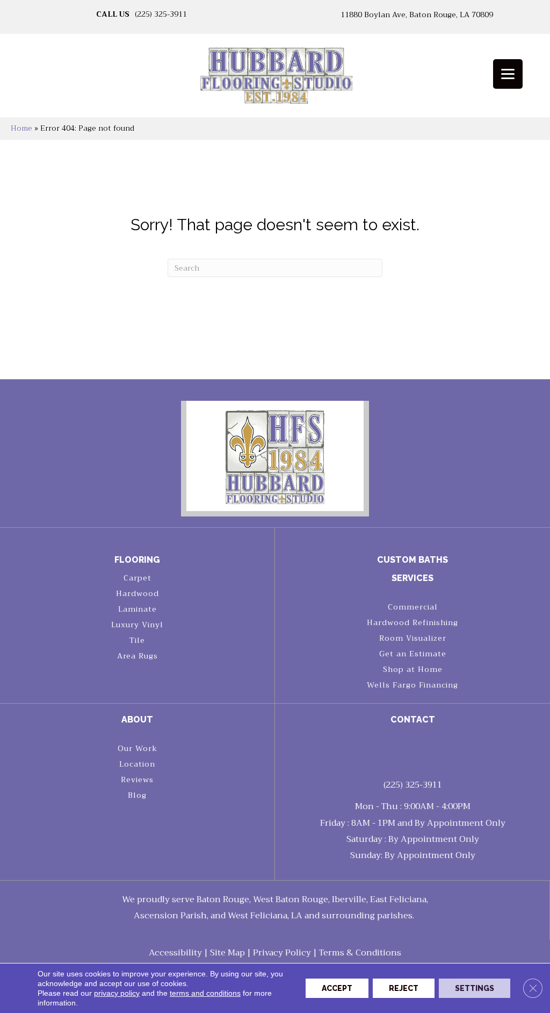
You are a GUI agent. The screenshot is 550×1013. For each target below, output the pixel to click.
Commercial (413, 606)
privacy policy (117, 993)
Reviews (137, 779)
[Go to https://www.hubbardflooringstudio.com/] (275, 456)
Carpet (137, 577)
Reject (403, 988)
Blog (137, 795)
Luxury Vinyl (137, 624)
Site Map (227, 952)
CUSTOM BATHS (412, 560)
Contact (412, 719)
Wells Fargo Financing (412, 684)
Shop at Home (413, 669)
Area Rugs (137, 655)
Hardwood (137, 593)
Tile (137, 640)
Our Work (137, 748)
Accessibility (175, 952)
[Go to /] (275, 79)
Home (21, 128)
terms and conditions (205, 993)
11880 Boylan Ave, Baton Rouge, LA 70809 (417, 14)
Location (137, 763)
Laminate (137, 609)
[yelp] (422, 750)
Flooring (137, 560)
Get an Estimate (412, 653)
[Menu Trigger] (508, 74)
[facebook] (404, 750)
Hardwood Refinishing (412, 622)
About (137, 719)
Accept (337, 988)
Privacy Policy (282, 952)
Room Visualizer (412, 638)
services (412, 578)
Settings (474, 988)
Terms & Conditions (360, 952)
